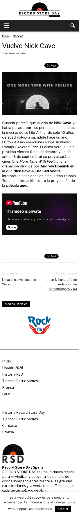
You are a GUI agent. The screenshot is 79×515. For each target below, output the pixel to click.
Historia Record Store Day (23, 412)
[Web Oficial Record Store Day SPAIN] (39, 10)
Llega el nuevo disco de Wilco (19, 282)
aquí (23, 185)
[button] (73, 26)
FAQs (6, 394)
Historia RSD (12, 374)
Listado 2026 (12, 367)
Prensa (8, 387)
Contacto (9, 425)
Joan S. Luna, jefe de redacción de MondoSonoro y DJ (62, 284)
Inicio (5, 36)
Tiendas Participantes (20, 380)
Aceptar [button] (62, 509)
